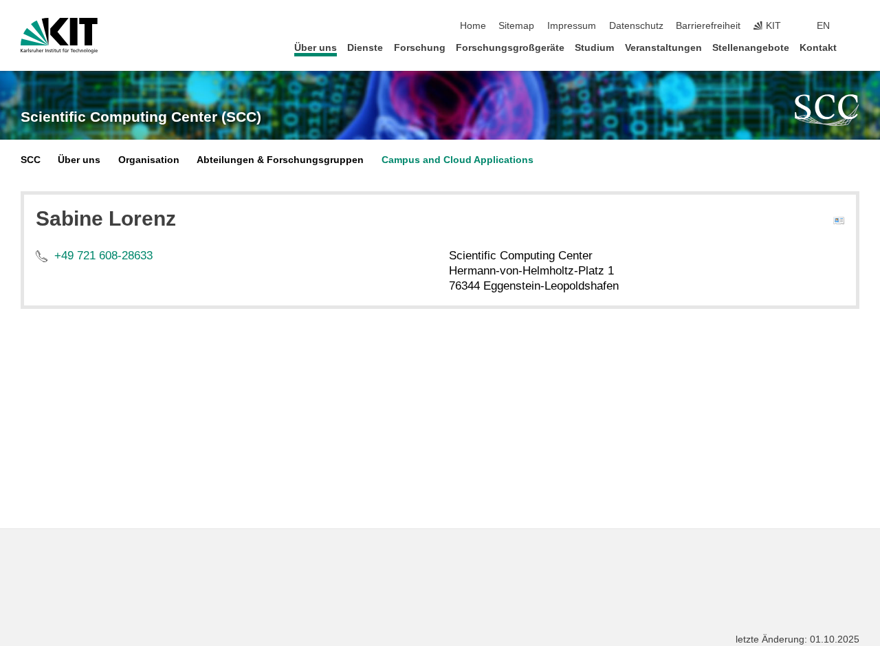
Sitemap (516, 26)
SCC (31, 160)
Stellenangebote (750, 48)
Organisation (148, 160)
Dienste (365, 48)
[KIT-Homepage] (59, 36)
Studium (594, 48)
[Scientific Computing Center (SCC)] (827, 110)
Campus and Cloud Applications (458, 160)
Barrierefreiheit (708, 26)
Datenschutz (636, 26)
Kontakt (818, 48)
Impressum (571, 26)
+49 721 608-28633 (103, 255)
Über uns (315, 48)
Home (473, 26)
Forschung (420, 48)
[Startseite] (855, 47)
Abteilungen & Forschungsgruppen (280, 160)
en (823, 26)
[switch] (855, 26)
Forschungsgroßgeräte (510, 48)
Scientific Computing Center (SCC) (141, 117)
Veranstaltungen (663, 48)
